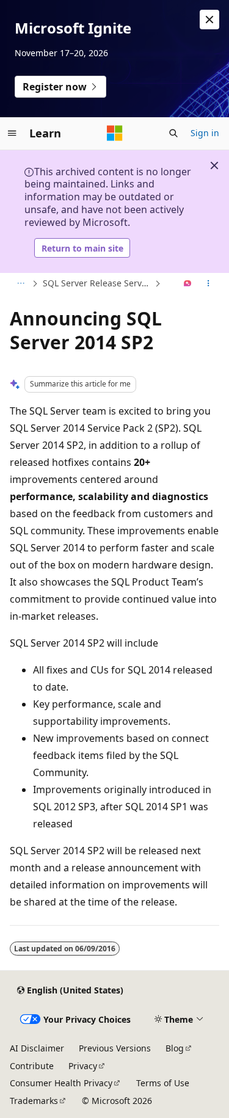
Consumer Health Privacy (61, 1083)
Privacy (82, 1066)
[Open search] (173, 133)
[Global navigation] (12, 133)
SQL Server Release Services (97, 283)
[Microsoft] (115, 133)
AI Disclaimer (37, 1048)
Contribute (32, 1066)
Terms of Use (162, 1083)
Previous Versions (115, 1048)
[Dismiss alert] (209, 19)
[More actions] (208, 284)
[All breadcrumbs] (20, 284)
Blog (174, 1048)
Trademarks (34, 1100)
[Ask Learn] (188, 284)
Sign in (205, 133)
